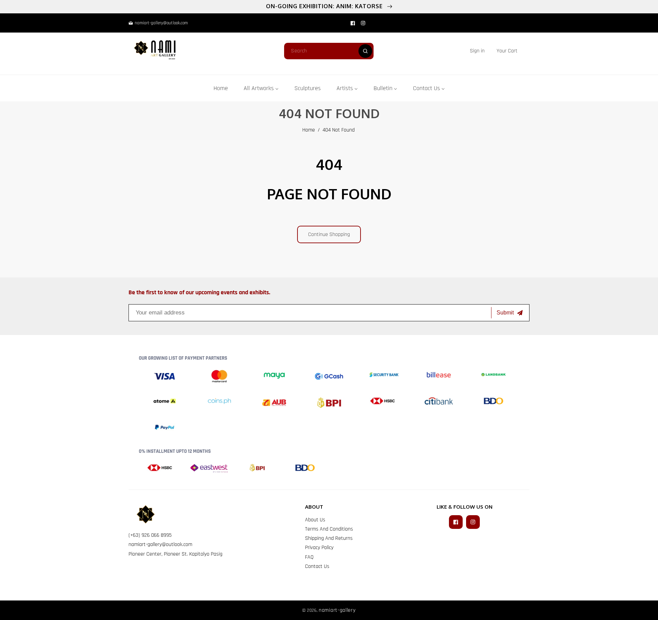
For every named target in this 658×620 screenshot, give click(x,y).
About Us (315, 519)
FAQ (309, 557)
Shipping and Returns (329, 538)
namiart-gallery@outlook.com (160, 544)
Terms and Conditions (329, 529)
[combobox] (329, 51)
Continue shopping (329, 234)
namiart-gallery (337, 610)
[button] (507, 50)
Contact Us (317, 566)
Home (308, 130)
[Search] (365, 51)
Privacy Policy (319, 547)
